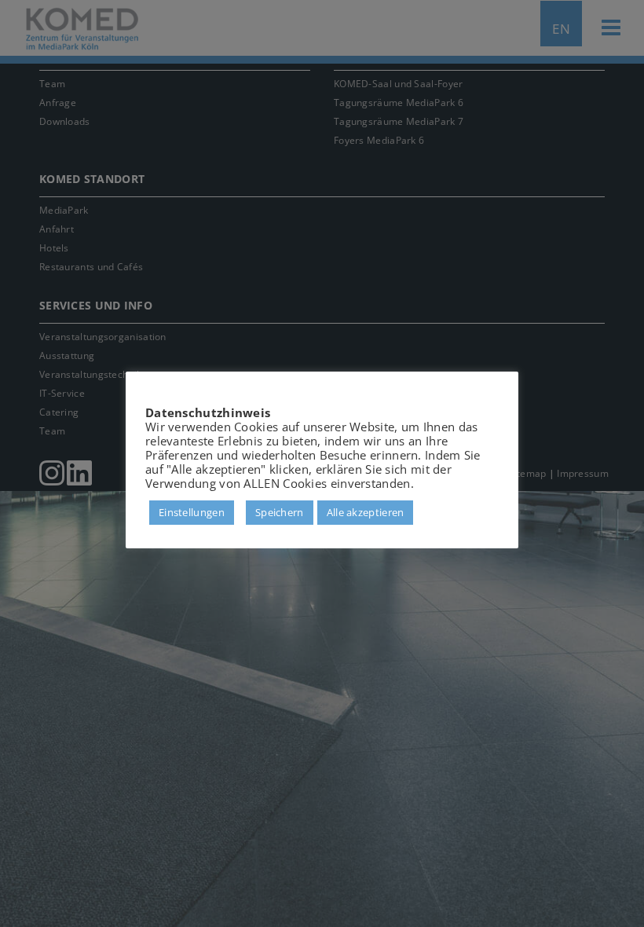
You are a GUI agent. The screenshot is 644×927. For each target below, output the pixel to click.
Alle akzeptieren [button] (365, 512)
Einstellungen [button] (192, 512)
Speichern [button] (279, 512)
